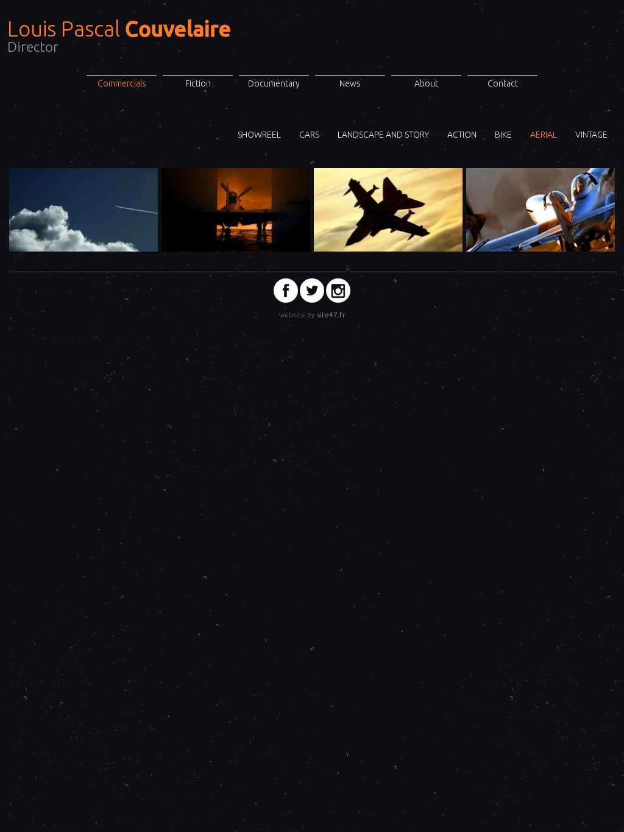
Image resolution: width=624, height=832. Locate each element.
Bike (503, 134)
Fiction (198, 83)
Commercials (122, 83)
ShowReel (259, 134)
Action (462, 134)
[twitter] (312, 290)
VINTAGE (591, 134)
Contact (503, 83)
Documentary (274, 83)
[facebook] (286, 290)
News (350, 83)
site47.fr (331, 315)
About (426, 83)
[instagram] (338, 290)
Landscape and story (383, 134)
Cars (309, 134)
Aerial (543, 134)
